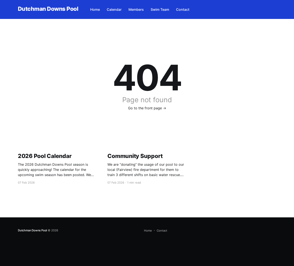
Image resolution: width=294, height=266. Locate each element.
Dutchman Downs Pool (48, 9)
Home (95, 9)
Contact (182, 9)
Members (136, 9)
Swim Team (160, 9)
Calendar (114, 9)
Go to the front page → (147, 108)
